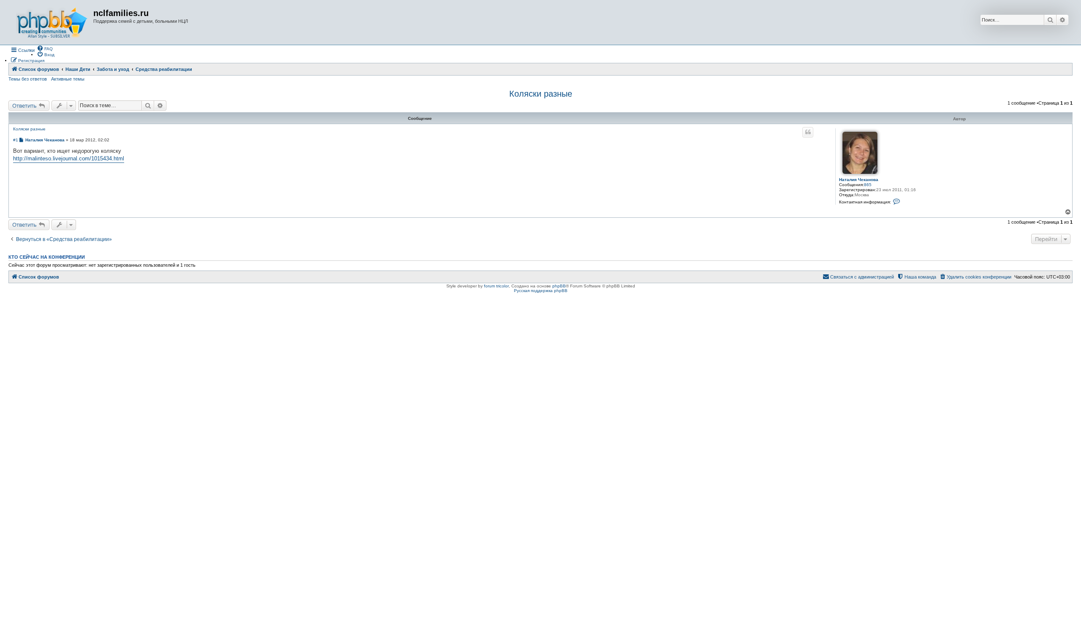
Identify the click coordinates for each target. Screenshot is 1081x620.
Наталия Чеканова (858, 179)
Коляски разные (540, 93)
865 (868, 184)
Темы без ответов (27, 78)
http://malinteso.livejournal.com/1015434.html (68, 158)
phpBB (559, 286)
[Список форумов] (52, 22)
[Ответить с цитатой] (807, 132)
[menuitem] (45, 48)
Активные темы (67, 78)
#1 (15, 140)
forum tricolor (496, 286)
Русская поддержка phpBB (541, 290)
